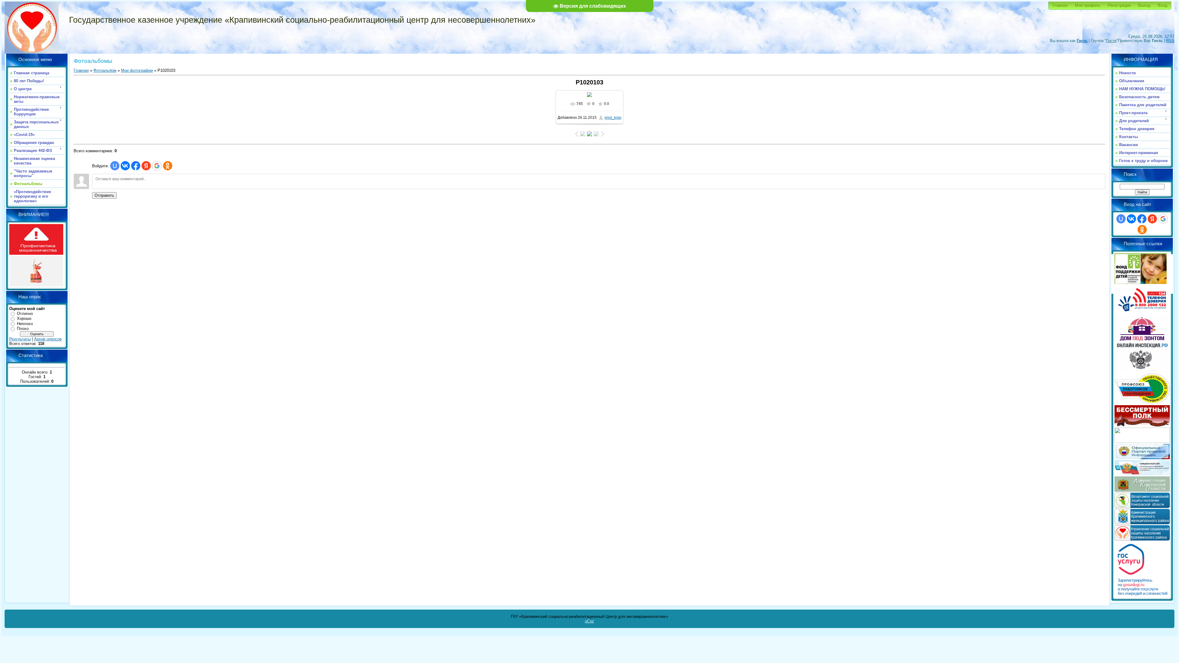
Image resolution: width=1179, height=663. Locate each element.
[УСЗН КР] (1142, 539)
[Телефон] (1142, 314)
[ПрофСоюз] (1142, 403)
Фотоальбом (104, 70)
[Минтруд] (1142, 441)
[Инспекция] (1142, 371)
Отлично (25, 313)
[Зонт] (1142, 339)
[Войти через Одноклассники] (167, 165)
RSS (1170, 40)
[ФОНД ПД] (1141, 282)
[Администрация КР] (1142, 523)
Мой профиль (1087, 5)
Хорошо (24, 318)
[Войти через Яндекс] (146, 165)
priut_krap (613, 117)
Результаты (20, 339)
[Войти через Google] (157, 166)
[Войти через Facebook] (135, 165)
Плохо (23, 328)
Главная (1060, 5)
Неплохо (25, 323)
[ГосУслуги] (1142, 595)
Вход (1162, 5)
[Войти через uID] (114, 165)
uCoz (589, 621)
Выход (1144, 5)
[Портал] (1142, 458)
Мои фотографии (137, 70)
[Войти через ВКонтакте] (125, 165)
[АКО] (1142, 490)
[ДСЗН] (1142, 506)
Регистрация (1119, 5)
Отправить (104, 195)
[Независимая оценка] (1142, 474)
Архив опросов (48, 339)
